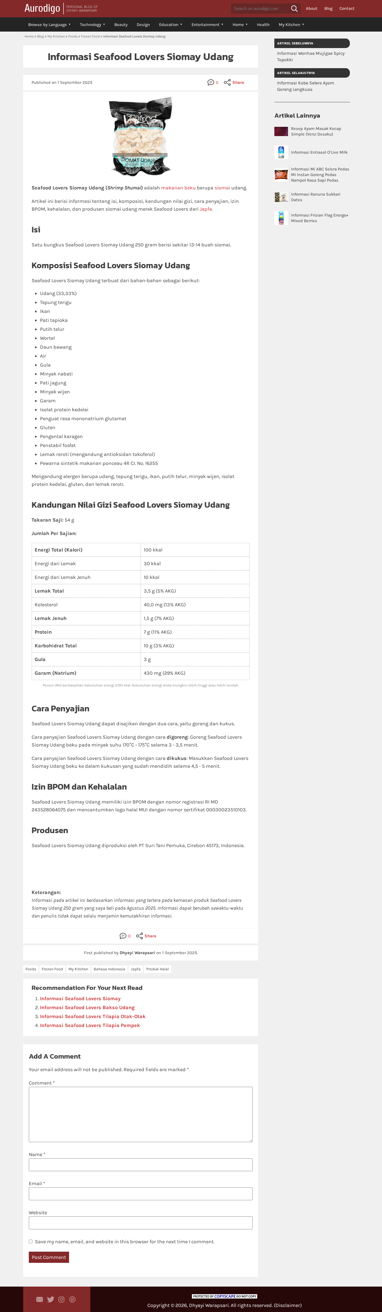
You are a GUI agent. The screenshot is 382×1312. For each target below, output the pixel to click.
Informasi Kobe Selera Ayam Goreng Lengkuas (305, 86)
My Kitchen (289, 24)
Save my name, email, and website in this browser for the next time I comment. (124, 1242)
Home (238, 24)
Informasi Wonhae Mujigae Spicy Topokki (311, 56)
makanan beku (178, 188)
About (311, 8)
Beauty (121, 24)
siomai (222, 188)
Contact (347, 8)
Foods (72, 36)
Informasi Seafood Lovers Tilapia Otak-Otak (93, 1016)
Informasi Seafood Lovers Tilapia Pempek (90, 1025)
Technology (90, 24)
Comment (42, 1083)
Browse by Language (47, 24)
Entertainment (206, 24)
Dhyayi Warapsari (209, 1305)
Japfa (206, 209)
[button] (294, 8)
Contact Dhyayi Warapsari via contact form (40, 1299)
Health (263, 24)
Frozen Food (90, 36)
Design (143, 24)
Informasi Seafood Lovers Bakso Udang (87, 1007)
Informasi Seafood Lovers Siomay (80, 998)
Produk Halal (157, 969)
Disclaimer (287, 1305)
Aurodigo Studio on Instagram (61, 1299)
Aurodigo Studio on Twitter (50, 1299)
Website (38, 1212)
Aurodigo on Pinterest (72, 1299)
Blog (328, 8)
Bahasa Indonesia (109, 969)
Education (168, 24)
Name (37, 1154)
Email (37, 1183)
